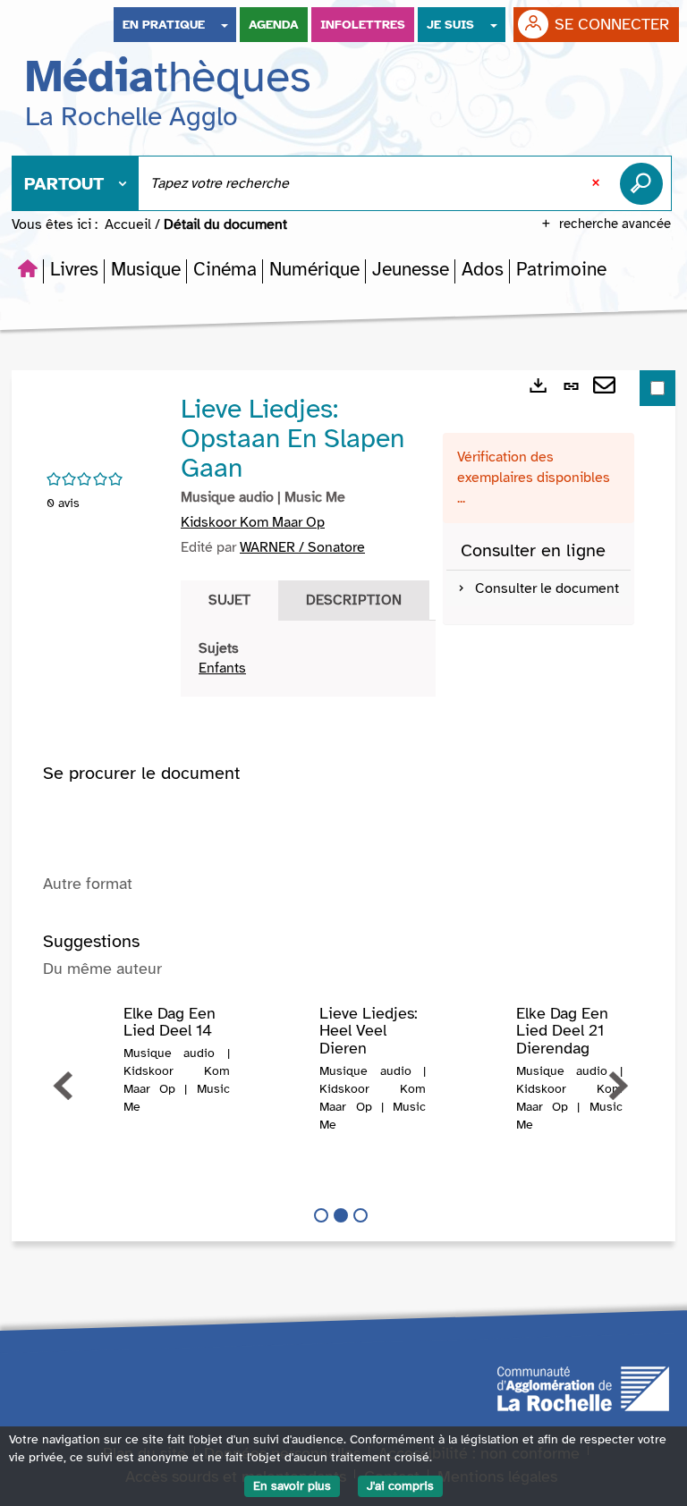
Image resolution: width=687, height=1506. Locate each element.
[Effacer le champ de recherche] (597, 183)
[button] (74, 269)
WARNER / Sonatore (302, 547)
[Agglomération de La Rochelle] (583, 1387)
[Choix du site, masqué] (224, 24)
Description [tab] (354, 600)
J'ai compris (400, 1485)
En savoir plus (292, 1485)
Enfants (222, 668)
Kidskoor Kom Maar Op (253, 522)
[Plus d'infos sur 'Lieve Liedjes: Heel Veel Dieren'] (280, 1041)
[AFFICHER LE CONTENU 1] (321, 1215)
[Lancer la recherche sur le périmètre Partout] (645, 183)
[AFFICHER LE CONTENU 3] (360, 1215)
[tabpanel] (308, 659)
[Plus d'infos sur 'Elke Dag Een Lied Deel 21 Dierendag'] (476, 1041)
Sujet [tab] (229, 600)
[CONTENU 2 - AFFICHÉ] (341, 1215)
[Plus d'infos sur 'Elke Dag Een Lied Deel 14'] (84, 1041)
